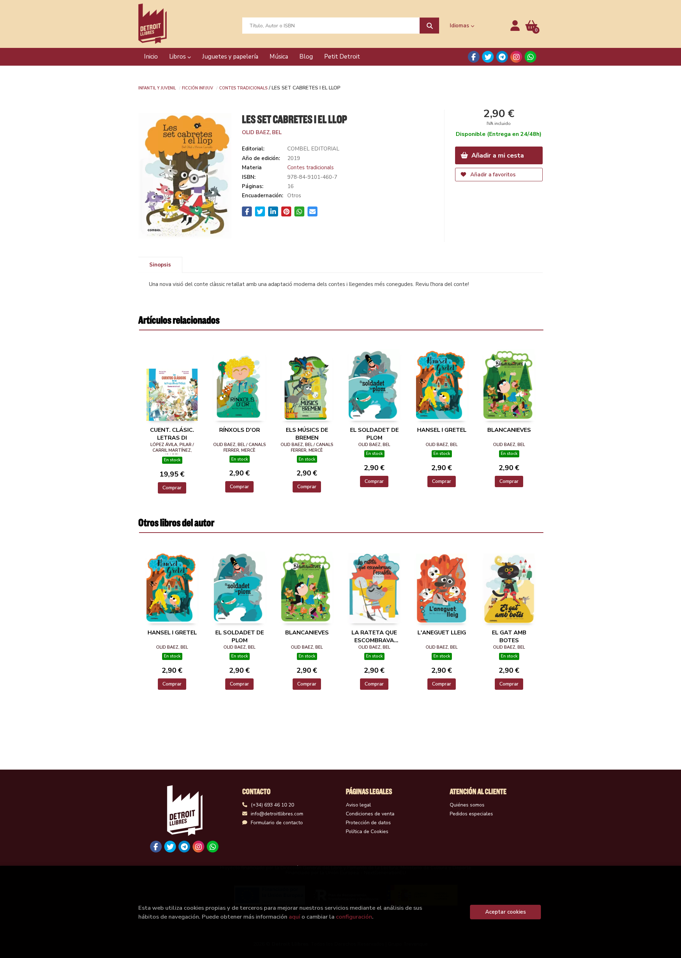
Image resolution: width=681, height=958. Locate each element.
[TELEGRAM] (502, 57)
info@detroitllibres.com (277, 813)
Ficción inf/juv (197, 87)
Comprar (172, 487)
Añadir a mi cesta (497, 155)
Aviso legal (358, 805)
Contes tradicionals (243, 87)
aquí (294, 917)
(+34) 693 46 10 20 (272, 805)
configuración (354, 917)
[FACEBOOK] (474, 57)
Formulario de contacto (277, 822)
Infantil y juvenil (157, 87)
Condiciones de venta (370, 813)
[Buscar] (429, 26)
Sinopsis (160, 264)
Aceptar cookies (505, 911)
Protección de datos (368, 822)
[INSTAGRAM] (516, 57)
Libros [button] (178, 57)
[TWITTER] (488, 57)
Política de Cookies (367, 831)
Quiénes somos (467, 805)
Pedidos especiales (471, 813)
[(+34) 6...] (530, 57)
